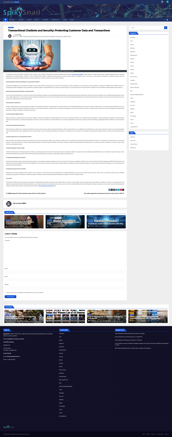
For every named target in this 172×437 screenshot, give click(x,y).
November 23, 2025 (11, 320)
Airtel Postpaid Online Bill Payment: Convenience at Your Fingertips (20, 223)
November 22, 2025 (53, 320)
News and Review (134, 87)
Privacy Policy (133, 144)
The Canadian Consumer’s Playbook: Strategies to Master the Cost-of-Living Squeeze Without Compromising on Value (146, 318)
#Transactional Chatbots (49, 36)
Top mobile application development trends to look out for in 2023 (103, 193)
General (132, 69)
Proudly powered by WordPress (9, 434)
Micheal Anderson (19, 226)
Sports (131, 112)
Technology (55, 19)
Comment (7, 240)
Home (144, 434)
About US (132, 137)
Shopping (45, 19)
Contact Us (133, 140)
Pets (131, 91)
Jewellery (132, 80)
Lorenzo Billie (18, 35)
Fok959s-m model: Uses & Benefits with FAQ (105, 224)
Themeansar (26, 434)
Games (72, 19)
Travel (65, 19)
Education (132, 51)
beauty (132, 44)
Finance (132, 62)
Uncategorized (133, 126)
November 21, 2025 (94, 320)
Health (29, 19)
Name (6, 268)
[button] (164, 19)
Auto (131, 41)
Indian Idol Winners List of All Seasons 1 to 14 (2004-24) (64, 317)
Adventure (132, 37)
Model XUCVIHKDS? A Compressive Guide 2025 (63, 223)
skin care (132, 105)
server (131, 98)
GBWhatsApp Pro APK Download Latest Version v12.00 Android (26, 193)
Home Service (133, 76)
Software (132, 108)
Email (6, 276)
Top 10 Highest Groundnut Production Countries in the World (21, 317)
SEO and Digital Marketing (136, 94)
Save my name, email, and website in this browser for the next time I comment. (24, 292)
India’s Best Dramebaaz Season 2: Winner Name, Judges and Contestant (133, 348)
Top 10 (132, 119)
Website (7, 284)
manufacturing (133, 83)
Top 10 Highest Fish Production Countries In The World (105, 317)
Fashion (21, 19)
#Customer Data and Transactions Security (32, 36)
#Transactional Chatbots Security (63, 36)
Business (12, 19)
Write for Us (133, 147)
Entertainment (133, 55)
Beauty (36, 19)
